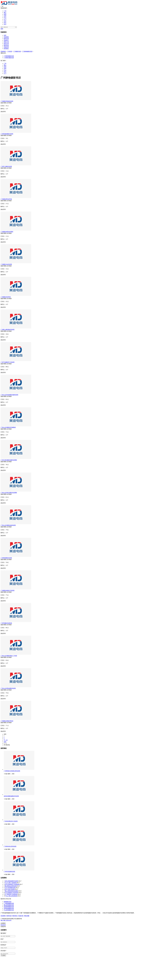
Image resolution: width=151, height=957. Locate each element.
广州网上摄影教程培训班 (7, 329)
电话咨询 (3, 925)
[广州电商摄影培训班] (16, 556)
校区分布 (6, 43)
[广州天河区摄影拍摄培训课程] (16, 458)
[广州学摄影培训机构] (16, 621)
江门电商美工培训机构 (11, 894)
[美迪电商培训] (9, 5)
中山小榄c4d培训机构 (11, 896)
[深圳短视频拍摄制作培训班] (19, 794)
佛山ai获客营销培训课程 (11, 891)
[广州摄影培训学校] (16, 295)
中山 (5, 17)
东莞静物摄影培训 (9, 908)
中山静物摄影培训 (9, 910)
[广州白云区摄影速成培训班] (16, 523)
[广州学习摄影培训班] (16, 165)
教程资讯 (6, 45)
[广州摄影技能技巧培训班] (16, 589)
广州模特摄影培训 (9, 57)
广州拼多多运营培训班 (10, 846)
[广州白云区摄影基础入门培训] (16, 654)
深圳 (5, 14)
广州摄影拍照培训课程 (7, 231)
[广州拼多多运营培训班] (19, 845)
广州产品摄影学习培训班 (7, 362)
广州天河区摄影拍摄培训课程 (9, 460)
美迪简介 (6, 40)
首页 (5, 35)
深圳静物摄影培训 (9, 906)
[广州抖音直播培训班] (19, 870)
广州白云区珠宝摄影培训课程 (9, 492)
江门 (5, 19)
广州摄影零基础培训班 (7, 101)
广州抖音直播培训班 (9, 871)
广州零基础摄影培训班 (7, 133)
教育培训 (6, 38)
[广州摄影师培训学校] (16, 197)
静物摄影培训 (7, 901)
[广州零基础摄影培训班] (16, 132)
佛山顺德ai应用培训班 (11, 886)
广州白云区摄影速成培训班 (8, 525)
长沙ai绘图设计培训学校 (11, 892)
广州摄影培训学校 (6, 297)
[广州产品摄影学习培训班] (16, 360)
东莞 (5, 16)
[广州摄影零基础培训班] (16, 99)
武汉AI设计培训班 (10, 889)
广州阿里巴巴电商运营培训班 (12, 771)
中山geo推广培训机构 (11, 882)
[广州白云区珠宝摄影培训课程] (16, 491)
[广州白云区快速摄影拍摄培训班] (16, 393)
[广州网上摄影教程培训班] (16, 328)
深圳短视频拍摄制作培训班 (11, 796)
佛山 (5, 12)
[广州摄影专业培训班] (16, 262)
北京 (5, 21)
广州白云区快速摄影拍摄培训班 (9, 394)
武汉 (5, 22)
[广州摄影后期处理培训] (16, 719)
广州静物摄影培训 (27, 51)
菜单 (2, 28)
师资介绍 (6, 42)
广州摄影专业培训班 (6, 264)
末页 (5, 741)
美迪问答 (6, 47)
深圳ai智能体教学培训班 (11, 881)
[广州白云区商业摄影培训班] (16, 686)
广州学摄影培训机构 (6, 623)
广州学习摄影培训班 (6, 166)
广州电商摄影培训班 (6, 558)
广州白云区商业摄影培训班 (8, 688)
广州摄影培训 (17, 51)
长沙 (5, 24)
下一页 (6, 740)
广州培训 (9, 51)
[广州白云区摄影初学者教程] (16, 426)
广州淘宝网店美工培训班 (11, 821)
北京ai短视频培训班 (10, 887)
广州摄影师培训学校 (6, 199)
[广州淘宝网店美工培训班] (19, 819)
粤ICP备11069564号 (6, 920)
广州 (5, 11)
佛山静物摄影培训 (9, 905)
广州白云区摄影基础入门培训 (9, 655)
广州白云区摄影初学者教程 (8, 427)
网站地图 (26, 915)
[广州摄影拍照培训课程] (16, 230)
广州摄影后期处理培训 (7, 721)
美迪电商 (3, 51)
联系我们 (6, 48)
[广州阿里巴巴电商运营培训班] (19, 769)
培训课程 (6, 37)
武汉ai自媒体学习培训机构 (12, 884)
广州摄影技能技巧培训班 (7, 590)
